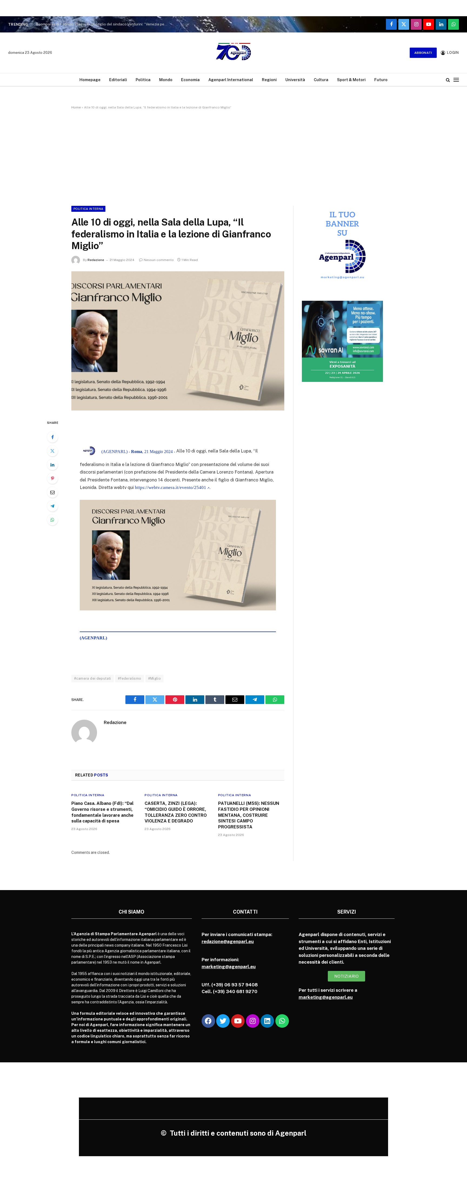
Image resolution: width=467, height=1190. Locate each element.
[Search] (448, 80)
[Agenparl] (233, 52)
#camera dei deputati (92, 678)
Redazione (96, 260)
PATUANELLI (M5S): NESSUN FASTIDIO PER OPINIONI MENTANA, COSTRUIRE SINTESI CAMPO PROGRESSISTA (248, 815)
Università (295, 79)
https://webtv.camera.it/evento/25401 (170, 487)
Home (76, 107)
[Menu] (456, 80)
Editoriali (118, 79)
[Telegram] (52, 506)
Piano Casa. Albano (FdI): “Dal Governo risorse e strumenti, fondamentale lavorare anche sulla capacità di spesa (102, 812)
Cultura (321, 79)
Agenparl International (230, 79)
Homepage (90, 79)
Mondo (165, 79)
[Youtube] (238, 1021)
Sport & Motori (351, 79)
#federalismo (129, 678)
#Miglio (154, 678)
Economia (190, 79)
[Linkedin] (267, 1021)
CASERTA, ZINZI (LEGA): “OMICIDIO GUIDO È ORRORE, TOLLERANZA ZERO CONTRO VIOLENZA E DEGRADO (176, 812)
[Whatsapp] (282, 1021)
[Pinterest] (52, 478)
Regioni (269, 79)
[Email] (52, 492)
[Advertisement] (233, 156)
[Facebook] (52, 437)
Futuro (381, 79)
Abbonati (423, 53)
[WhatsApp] (52, 519)
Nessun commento (159, 260)
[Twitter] (52, 450)
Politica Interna (88, 208)
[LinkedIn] (52, 464)
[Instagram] (252, 1021)
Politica (143, 79)
